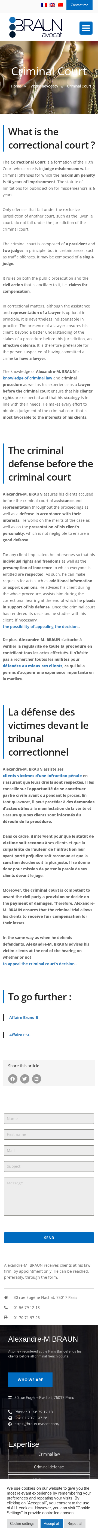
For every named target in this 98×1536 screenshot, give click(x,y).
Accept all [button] (52, 1524)
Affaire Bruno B (23, 1017)
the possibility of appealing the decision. (41, 626)
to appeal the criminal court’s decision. (39, 963)
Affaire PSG (19, 1034)
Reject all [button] (75, 1524)
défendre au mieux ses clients (32, 665)
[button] (86, 28)
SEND (49, 1237)
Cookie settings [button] (22, 1524)
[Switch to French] (44, 5)
